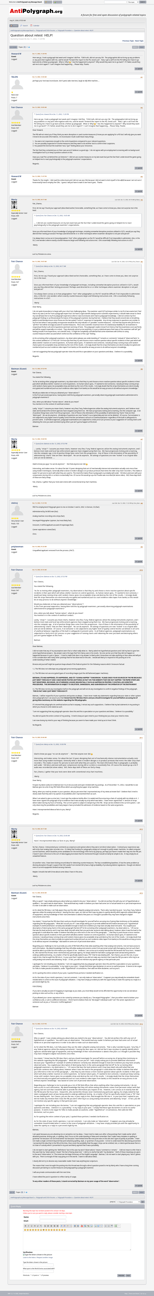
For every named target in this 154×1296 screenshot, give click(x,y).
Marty (14, 199)
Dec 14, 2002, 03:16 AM (39, 570)
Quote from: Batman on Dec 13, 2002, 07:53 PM (51, 444)
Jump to (112, 1202)
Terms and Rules (134, 1293)
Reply (135, 47)
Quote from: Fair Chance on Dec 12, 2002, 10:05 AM (53, 216)
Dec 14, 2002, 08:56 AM (39, 893)
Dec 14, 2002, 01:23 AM (39, 546)
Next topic (139, 41)
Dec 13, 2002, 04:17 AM (39, 199)
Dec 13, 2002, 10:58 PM (39, 439)
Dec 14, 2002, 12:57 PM (39, 1024)
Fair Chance (17, 107)
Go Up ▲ (143, 1293)
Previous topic (128, 41)
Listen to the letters (29, 1257)
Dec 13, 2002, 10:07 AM (39, 261)
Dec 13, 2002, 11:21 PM (39, 503)
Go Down (13, 47)
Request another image (45, 1257)
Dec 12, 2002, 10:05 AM (39, 107)
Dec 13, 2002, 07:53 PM (39, 369)
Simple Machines (24, 1293)
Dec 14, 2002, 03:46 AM (39, 737)
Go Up (12, 1192)
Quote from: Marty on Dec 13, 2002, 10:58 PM (51, 744)
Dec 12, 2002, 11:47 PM (39, 176)
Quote (140, 69)
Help (126, 1293)
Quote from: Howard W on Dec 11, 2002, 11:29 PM (52, 114)
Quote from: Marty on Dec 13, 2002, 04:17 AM (51, 266)
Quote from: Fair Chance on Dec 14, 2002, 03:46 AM (53, 836)
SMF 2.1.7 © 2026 (13, 1293)
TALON (14, 77)
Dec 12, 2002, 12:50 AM (39, 77)
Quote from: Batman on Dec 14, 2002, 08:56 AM (51, 1029)
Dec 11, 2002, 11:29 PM (39, 54)
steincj (14, 503)
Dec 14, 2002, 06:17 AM (39, 829)
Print (142, 47)
